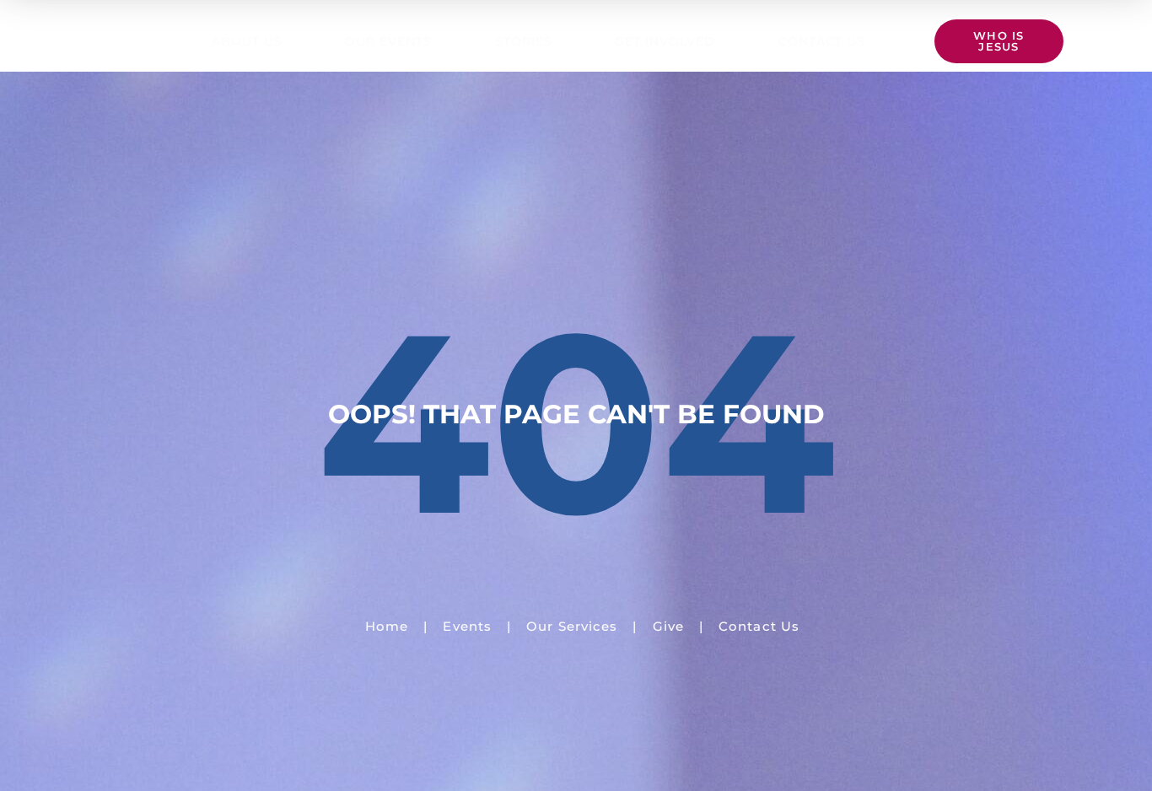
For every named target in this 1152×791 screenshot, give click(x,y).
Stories (523, 41)
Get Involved (665, 41)
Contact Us (821, 41)
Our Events (388, 41)
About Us (247, 41)
